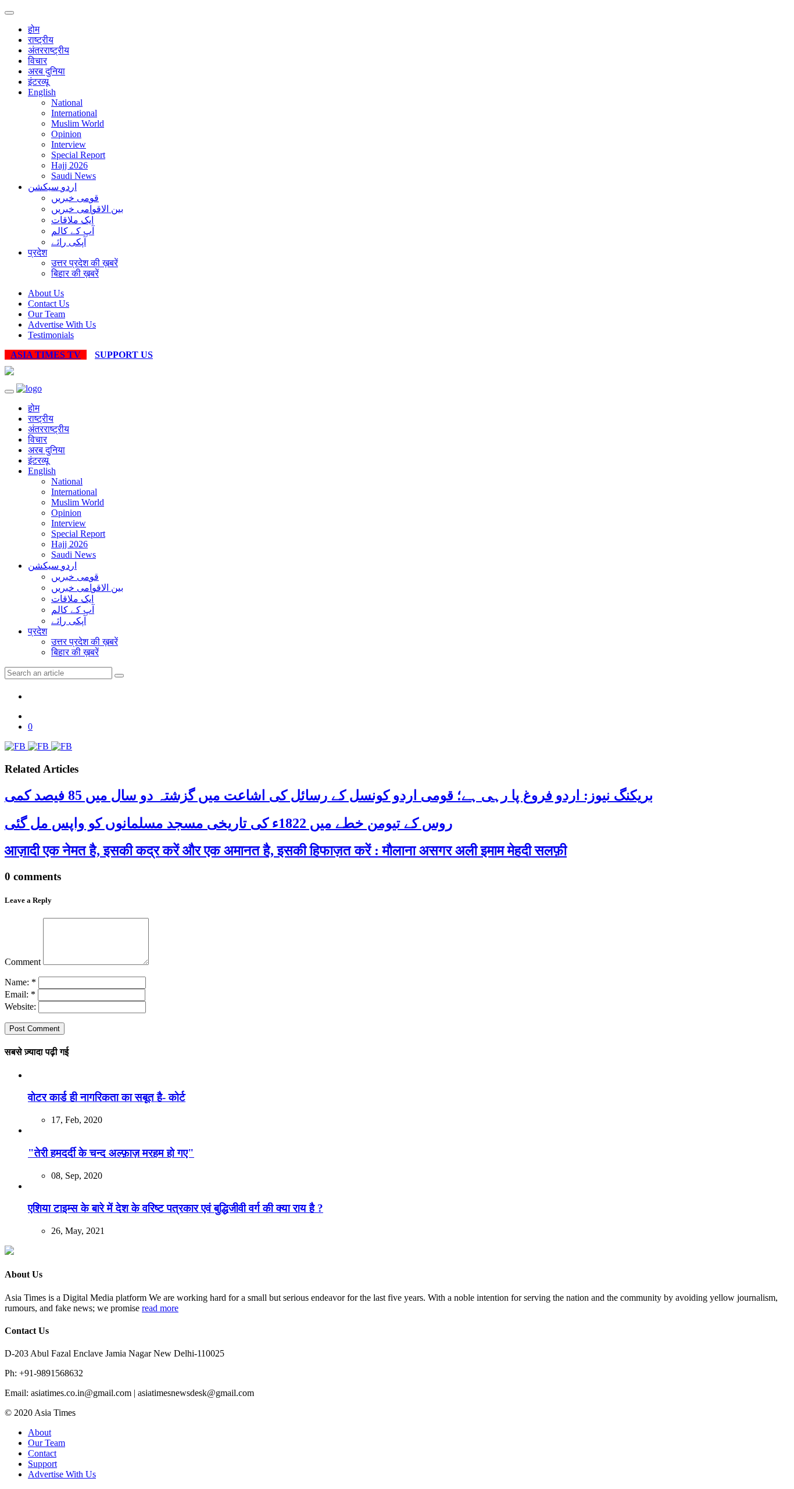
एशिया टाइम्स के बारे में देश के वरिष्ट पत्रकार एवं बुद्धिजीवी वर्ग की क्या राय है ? (175, 1208)
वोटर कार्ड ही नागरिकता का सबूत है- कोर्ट (106, 1097)
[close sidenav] (9, 13)
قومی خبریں (75, 198)
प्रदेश (37, 252)
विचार (37, 61)
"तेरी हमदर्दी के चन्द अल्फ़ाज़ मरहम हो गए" (111, 1153)
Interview (68, 144)
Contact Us (48, 303)
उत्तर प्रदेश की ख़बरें (84, 263)
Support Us (124, 355)
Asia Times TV (45, 355)
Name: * (20, 982)
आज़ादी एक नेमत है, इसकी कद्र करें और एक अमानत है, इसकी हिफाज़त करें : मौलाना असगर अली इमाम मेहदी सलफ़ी (286, 850)
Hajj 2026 (69, 165)
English (42, 92)
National (67, 102)
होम (34, 29)
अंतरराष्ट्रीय (48, 50)
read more (160, 1308)
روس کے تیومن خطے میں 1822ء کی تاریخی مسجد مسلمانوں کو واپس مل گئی (229, 823)
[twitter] (39, 746)
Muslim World (77, 123)
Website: (20, 1006)
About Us (46, 293)
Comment (23, 962)
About (39, 1432)
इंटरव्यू (38, 82)
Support (42, 1464)
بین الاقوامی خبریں (87, 209)
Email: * (20, 994)
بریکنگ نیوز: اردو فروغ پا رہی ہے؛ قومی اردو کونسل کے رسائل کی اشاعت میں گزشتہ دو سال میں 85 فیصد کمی (329, 795)
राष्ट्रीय (40, 40)
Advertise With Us (62, 324)
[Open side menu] (9, 391)
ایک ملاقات (72, 220)
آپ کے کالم (72, 231)
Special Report (78, 155)
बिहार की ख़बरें (75, 273)
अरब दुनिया (46, 71)
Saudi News (73, 176)
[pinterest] (61, 746)
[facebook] (16, 746)
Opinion (66, 134)
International (74, 113)
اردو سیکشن (52, 187)
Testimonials (51, 335)
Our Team (46, 314)
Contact (42, 1453)
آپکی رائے (68, 242)
